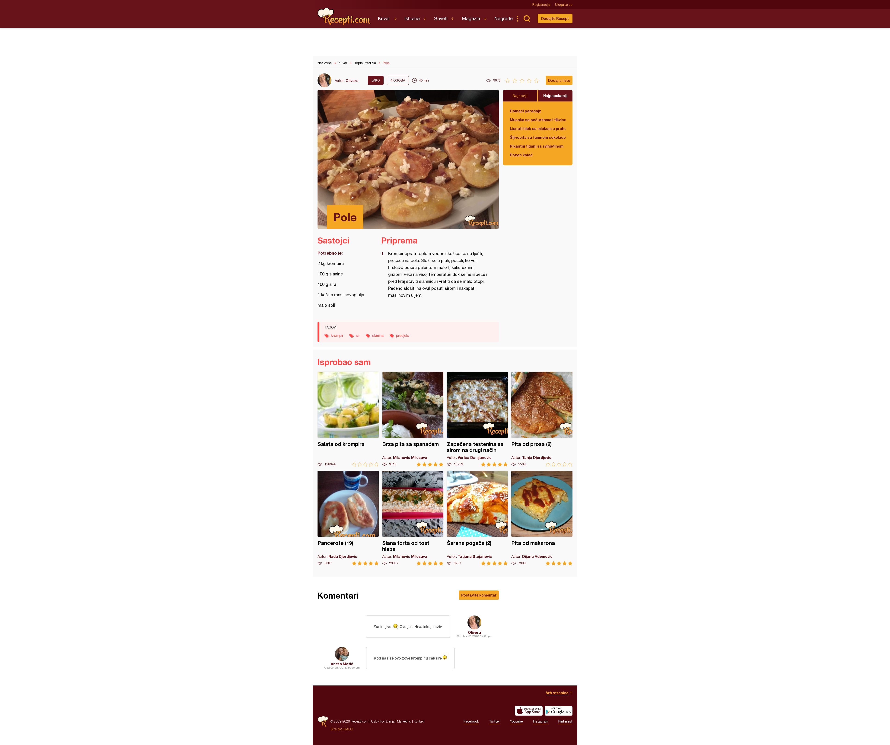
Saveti (441, 18)
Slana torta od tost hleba (412, 518)
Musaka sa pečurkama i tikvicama (538, 119)
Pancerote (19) (348, 518)
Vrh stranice (557, 693)
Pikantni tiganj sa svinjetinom (536, 146)
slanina (378, 335)
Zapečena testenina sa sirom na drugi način (477, 419)
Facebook (471, 721)
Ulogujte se (563, 4)
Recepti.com (344, 17)
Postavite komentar (478, 595)
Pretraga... (526, 18)
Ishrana (412, 18)
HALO (348, 729)
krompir (337, 335)
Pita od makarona (541, 518)
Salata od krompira (348, 419)
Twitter (494, 721)
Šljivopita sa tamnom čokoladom (538, 137)
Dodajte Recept (555, 18)
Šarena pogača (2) (477, 518)
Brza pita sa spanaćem (412, 419)
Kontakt (419, 721)
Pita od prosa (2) (541, 419)
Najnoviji (520, 95)
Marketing (404, 721)
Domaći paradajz (525, 111)
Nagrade (503, 18)
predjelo (402, 335)
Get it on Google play (558, 711)
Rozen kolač (521, 155)
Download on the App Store (529, 711)
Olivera (352, 80)
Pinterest (565, 721)
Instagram (540, 721)
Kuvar (384, 18)
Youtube (516, 721)
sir (358, 335)
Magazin (471, 18)
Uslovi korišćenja (382, 721)
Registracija (541, 4)
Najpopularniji (555, 95)
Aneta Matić (342, 664)
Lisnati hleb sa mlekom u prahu (538, 128)
